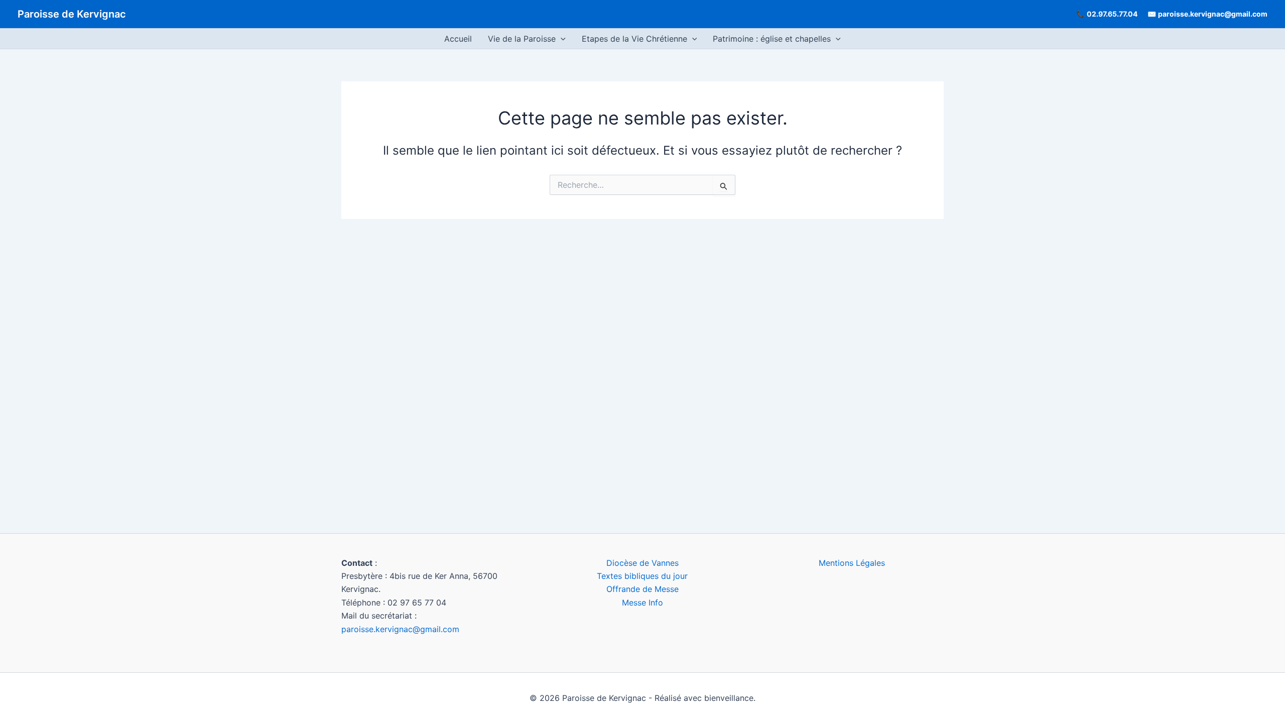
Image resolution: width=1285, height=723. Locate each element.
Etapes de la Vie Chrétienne (634, 39)
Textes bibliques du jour (642, 576)
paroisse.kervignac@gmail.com (1212, 14)
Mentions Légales (852, 563)
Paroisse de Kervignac (72, 14)
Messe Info (642, 602)
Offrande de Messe (642, 589)
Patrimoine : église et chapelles (772, 39)
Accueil (458, 39)
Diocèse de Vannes (642, 563)
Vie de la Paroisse (522, 39)
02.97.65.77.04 (1112, 14)
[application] (561, 39)
